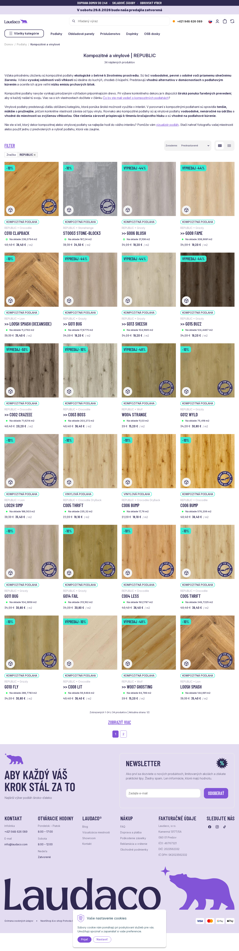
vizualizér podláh (167, 125)
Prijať (84, 939)
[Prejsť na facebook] (210, 827)
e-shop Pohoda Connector (69, 921)
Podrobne (229, 145)
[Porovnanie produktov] (232, 21)
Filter (9, 145)
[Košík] (225, 21)
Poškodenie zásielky (133, 838)
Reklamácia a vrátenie (133, 844)
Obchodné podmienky (134, 849)
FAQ (122, 826)
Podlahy (22, 44)
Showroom (89, 838)
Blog (85, 826)
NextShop (46, 921)
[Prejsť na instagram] (217, 827)
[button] (35, 154)
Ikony (220, 145)
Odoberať (216, 793)
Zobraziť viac (119, 722)
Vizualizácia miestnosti (96, 832)
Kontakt (86, 844)
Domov (8, 44)
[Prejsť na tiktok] (225, 827)
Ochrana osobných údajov (18, 921)
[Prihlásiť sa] (217, 21)
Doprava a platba (131, 832)
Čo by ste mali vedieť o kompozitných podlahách (136, 98)
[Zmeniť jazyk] (210, 21)
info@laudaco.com (15, 844)
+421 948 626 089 (189, 21)
